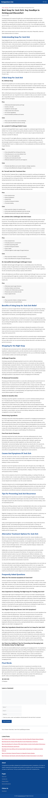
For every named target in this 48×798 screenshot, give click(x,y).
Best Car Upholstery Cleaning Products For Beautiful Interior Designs (18, 753)
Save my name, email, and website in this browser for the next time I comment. (22, 717)
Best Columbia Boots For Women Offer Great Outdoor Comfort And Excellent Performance (23, 744)
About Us (4, 776)
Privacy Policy (5, 781)
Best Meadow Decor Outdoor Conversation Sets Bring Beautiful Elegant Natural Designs (23, 739)
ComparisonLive (21, 796)
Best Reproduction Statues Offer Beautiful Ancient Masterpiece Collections (20, 741)
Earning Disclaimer (6, 783)
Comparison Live (7, 2)
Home (3, 7)
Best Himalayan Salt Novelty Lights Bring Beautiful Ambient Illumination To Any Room (22, 755)
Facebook (4, 791)
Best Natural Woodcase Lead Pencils (10, 746)
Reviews (6, 7)
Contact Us (4, 779)
